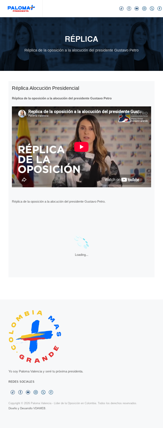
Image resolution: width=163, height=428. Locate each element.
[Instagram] (144, 8)
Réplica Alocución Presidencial (45, 88)
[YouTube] (136, 8)
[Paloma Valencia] (21, 8)
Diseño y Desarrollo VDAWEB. (27, 408)
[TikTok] (121, 8)
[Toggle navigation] (102, 8)
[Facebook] (159, 8)
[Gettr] (129, 8)
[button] (110, 8)
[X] (152, 8)
